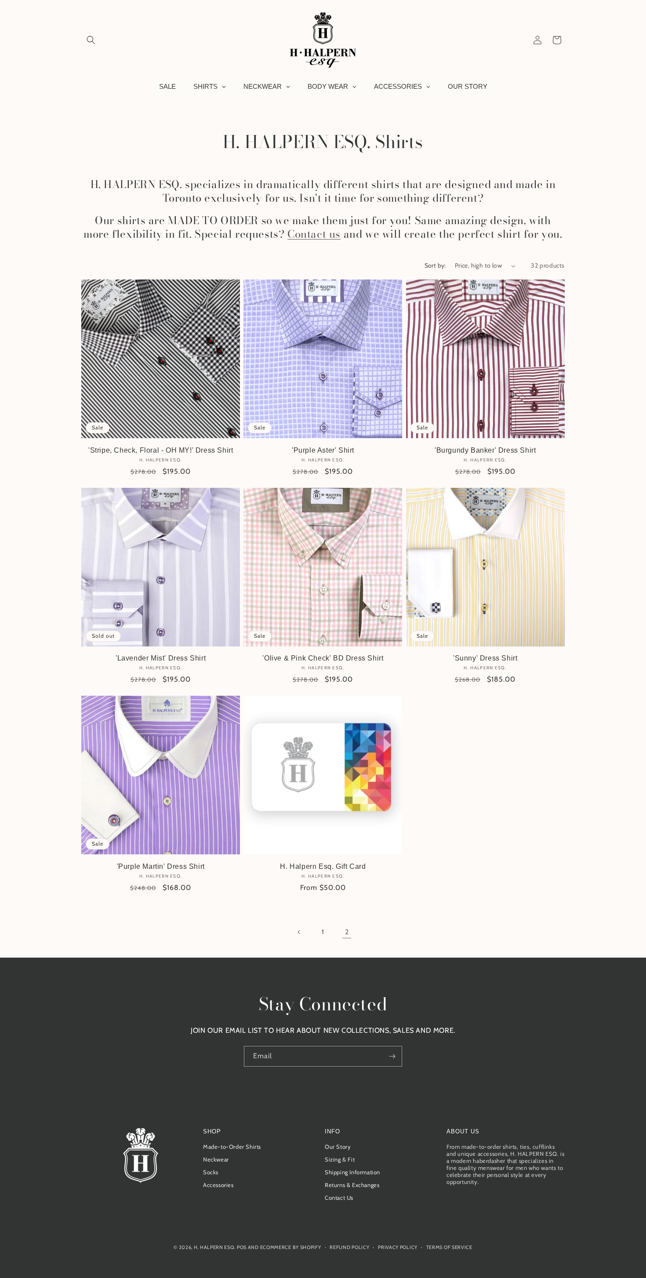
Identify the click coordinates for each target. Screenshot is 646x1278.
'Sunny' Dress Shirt (485, 658)
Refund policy (349, 1247)
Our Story (338, 1146)
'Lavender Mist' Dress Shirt (161, 658)
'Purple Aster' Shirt (323, 450)
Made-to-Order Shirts (232, 1146)
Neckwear (216, 1159)
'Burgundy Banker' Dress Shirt (485, 450)
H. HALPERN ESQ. (215, 1247)
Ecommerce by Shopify (290, 1247)
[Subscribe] (392, 1056)
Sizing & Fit (340, 1159)
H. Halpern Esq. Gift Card (323, 866)
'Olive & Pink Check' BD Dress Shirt (322, 658)
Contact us (314, 234)
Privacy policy (397, 1247)
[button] (91, 40)
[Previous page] (299, 932)
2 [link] (347, 931)
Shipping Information (352, 1172)
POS (242, 1247)
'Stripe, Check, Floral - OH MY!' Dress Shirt (160, 450)
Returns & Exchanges (352, 1184)
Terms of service (449, 1247)
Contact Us (339, 1197)
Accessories (218, 1184)
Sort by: (435, 265)
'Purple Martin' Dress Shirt (161, 866)
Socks (210, 1172)
